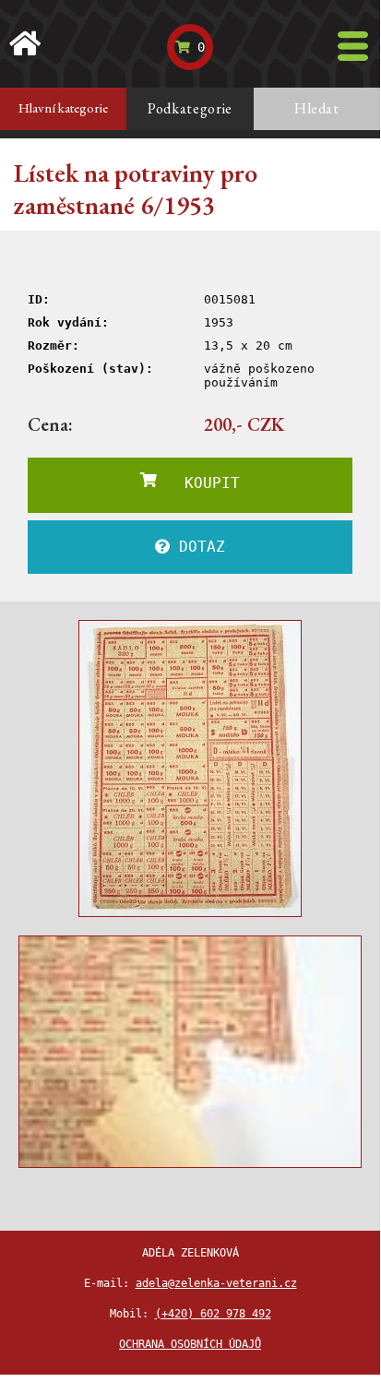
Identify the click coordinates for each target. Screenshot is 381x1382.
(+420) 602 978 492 (213, 1313)
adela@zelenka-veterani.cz (216, 1283)
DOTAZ (197, 546)
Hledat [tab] (316, 108)
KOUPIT (198, 483)
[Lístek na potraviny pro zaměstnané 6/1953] (190, 768)
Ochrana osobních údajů (190, 1344)
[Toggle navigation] (353, 46)
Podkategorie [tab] (190, 108)
